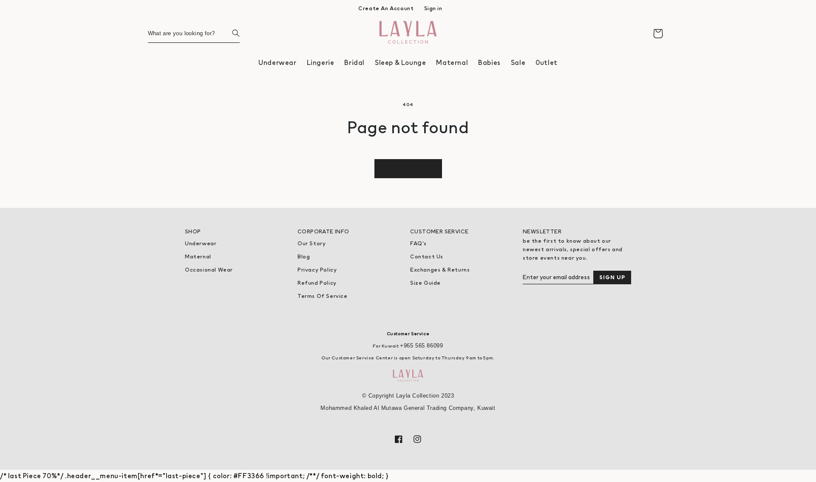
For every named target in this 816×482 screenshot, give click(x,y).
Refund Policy (317, 283)
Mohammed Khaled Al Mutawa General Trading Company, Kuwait (407, 408)
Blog (304, 256)
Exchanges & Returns (440, 270)
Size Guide (425, 283)
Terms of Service (323, 296)
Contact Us (426, 256)
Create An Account (386, 8)
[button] (277, 62)
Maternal (198, 256)
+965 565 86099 (421, 345)
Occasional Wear (209, 270)
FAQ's (418, 243)
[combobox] (194, 33)
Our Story (312, 243)
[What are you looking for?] (230, 33)
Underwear (200, 243)
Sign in (433, 8)
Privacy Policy (317, 270)
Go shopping (408, 168)
